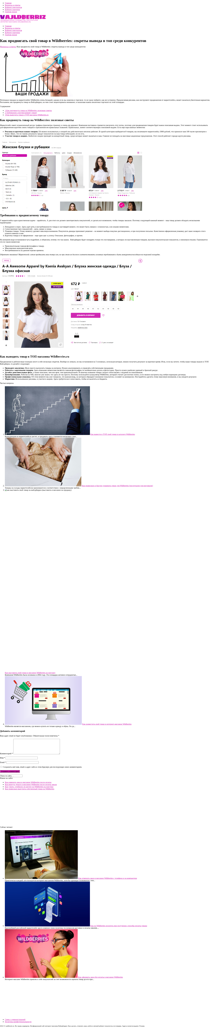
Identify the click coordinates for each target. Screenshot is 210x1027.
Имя (2, 758)
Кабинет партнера (12, 10)
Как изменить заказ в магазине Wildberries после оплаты (28, 782)
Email (3, 762)
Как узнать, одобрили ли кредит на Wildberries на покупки (29, 787)
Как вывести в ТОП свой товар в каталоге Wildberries (112, 434)
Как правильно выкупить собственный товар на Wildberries (29, 789)
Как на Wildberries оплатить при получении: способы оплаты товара (118, 926)
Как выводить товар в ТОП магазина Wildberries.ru (26, 115)
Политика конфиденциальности (18, 1022)
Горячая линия (11, 12)
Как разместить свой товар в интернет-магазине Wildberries (106, 724)
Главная (8, 3)
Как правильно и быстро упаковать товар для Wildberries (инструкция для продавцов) (117, 486)
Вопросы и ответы (12, 5)
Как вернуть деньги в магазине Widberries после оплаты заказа (31, 784)
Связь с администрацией (15, 1019)
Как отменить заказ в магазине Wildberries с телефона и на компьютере (107, 878)
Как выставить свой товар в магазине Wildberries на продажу (30, 673)
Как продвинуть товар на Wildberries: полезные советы (28, 110)
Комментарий (6, 754)
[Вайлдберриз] (23, 22)
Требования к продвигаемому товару (21, 113)
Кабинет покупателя (13, 7)
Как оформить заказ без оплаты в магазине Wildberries (100, 977)
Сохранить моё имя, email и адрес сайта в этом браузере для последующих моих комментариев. (42, 767)
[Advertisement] (73, 809)
